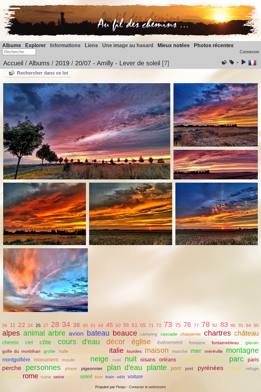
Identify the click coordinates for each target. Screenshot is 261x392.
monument (46, 359)
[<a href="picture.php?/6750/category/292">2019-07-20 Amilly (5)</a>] (130, 214)
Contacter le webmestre (147, 387)
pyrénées (210, 368)
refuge (252, 368)
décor (115, 342)
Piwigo (121, 387)
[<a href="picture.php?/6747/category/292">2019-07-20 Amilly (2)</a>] (215, 115)
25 (38, 325)
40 (85, 325)
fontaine (197, 342)
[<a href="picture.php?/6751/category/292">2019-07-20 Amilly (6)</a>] (216, 214)
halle (63, 351)
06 (4, 325)
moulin (68, 359)
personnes (43, 367)
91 (240, 325)
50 (118, 325)
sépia (72, 376)
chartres (217, 333)
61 (135, 325)
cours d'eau (79, 342)
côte (45, 342)
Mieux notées (174, 45)
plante (157, 367)
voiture (135, 376)
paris (253, 359)
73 (168, 324)
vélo (121, 376)
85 (233, 325)
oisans (147, 359)
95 (256, 325)
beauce (125, 333)
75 (178, 325)
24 (30, 325)
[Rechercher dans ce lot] (224, 62)
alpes (11, 333)
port (189, 368)
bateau (98, 333)
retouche (11, 376)
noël (116, 359)
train (109, 376)
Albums (11, 45)
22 (21, 325)
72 (158, 325)
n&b (83, 359)
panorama (191, 359)
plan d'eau (125, 367)
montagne (242, 350)
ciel (29, 342)
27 (45, 325)
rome (30, 376)
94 (248, 325)
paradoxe (215, 359)
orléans (167, 359)
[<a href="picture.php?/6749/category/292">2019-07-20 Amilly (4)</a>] (44, 214)
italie (116, 350)
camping (148, 334)
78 (205, 324)
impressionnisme (89, 351)
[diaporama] (243, 63)
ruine (46, 376)
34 (66, 324)
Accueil (13, 63)
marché (179, 351)
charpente (190, 334)
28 (55, 324)
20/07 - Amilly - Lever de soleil (117, 63)
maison (157, 350)
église (141, 342)
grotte (49, 351)
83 (224, 325)
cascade (168, 334)
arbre (57, 333)
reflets (234, 368)
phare (71, 368)
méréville (214, 351)
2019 (62, 63)
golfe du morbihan (21, 351)
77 (196, 325)
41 (92, 325)
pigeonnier (91, 368)
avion (76, 333)
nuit (131, 359)
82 (214, 325)
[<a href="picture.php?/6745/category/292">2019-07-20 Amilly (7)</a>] (45, 280)
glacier (252, 342)
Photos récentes (214, 45)
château (246, 333)
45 (109, 325)
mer (196, 350)
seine (58, 376)
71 (151, 325)
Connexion (249, 51)
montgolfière (16, 359)
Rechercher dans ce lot (42, 73)
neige (99, 359)
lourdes (134, 351)
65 (143, 325)
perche (11, 368)
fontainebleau (225, 342)
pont (176, 368)
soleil (86, 376)
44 (100, 325)
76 (187, 325)
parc (236, 359)
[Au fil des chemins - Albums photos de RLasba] (130, 34)
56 (126, 325)
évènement (169, 342)
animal (34, 333)
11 (12, 325)
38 (76, 325)
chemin (10, 342)
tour (99, 376)
